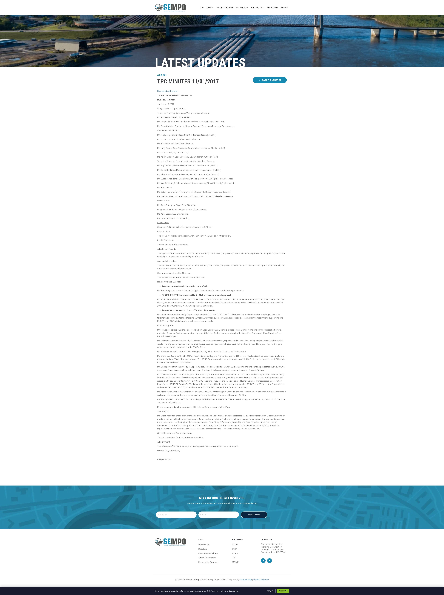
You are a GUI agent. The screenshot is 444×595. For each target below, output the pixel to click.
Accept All (283, 591)
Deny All (270, 591)
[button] (213, 7)
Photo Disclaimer (261, 580)
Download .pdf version (167, 91)
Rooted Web (246, 580)
